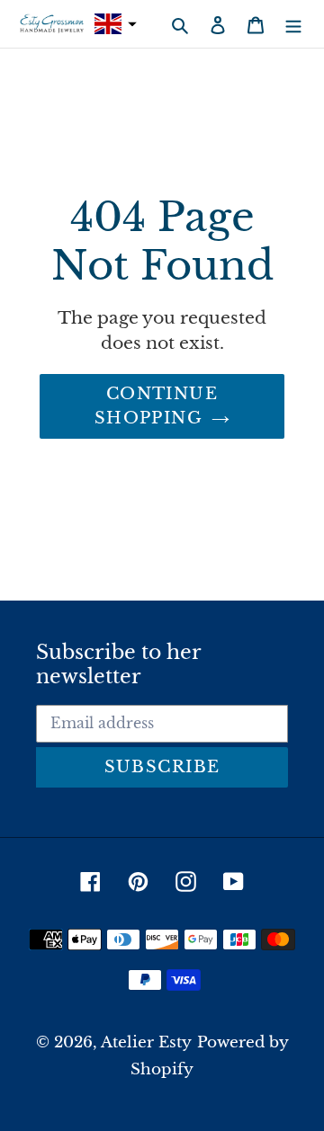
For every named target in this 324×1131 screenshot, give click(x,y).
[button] (113, 23)
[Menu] (293, 24)
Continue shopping (156, 406)
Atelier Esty (146, 1042)
